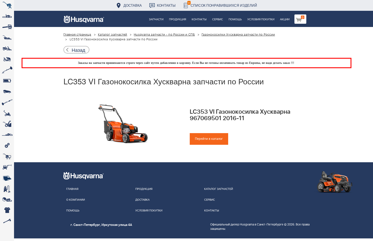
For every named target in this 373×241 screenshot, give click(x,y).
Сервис (217, 19)
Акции (284, 19)
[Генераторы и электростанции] (7, 156)
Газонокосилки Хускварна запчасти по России (238, 35)
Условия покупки (260, 19)
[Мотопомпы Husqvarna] (7, 178)
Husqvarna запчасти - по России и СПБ (164, 35)
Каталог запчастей (112, 35)
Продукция (177, 19)
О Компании (75, 200)
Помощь (235, 19)
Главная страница (77, 35)
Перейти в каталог (209, 138)
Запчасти (156, 19)
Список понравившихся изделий (222, 4)
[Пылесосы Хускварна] (7, 188)
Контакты (166, 5)
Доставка (132, 5)
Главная (72, 189)
